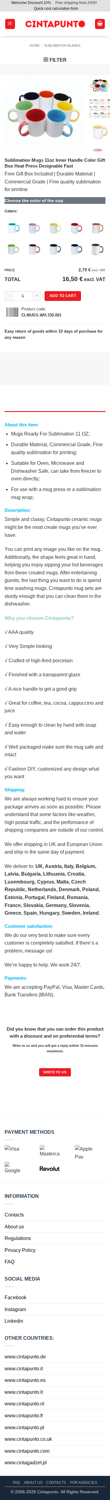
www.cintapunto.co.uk (28, 1439)
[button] (10, 24)
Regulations (18, 1238)
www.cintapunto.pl (24, 1427)
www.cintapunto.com (27, 1451)
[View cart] (100, 24)
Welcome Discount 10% (31, 3)
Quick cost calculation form (56, 8)
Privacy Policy (20, 1250)
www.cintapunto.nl (24, 1403)
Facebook (15, 1297)
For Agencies (83, 1482)
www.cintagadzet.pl (26, 1462)
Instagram (15, 1309)
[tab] (55, 414)
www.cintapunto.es (25, 1380)
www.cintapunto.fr (24, 1415)
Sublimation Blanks (62, 45)
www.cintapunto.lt (24, 1392)
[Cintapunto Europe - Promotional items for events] (55, 24)
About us (14, 1226)
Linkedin (14, 1321)
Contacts (14, 1214)
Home (35, 45)
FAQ (9, 1261)
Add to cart (63, 296)
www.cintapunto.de (25, 1356)
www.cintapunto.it (24, 1368)
